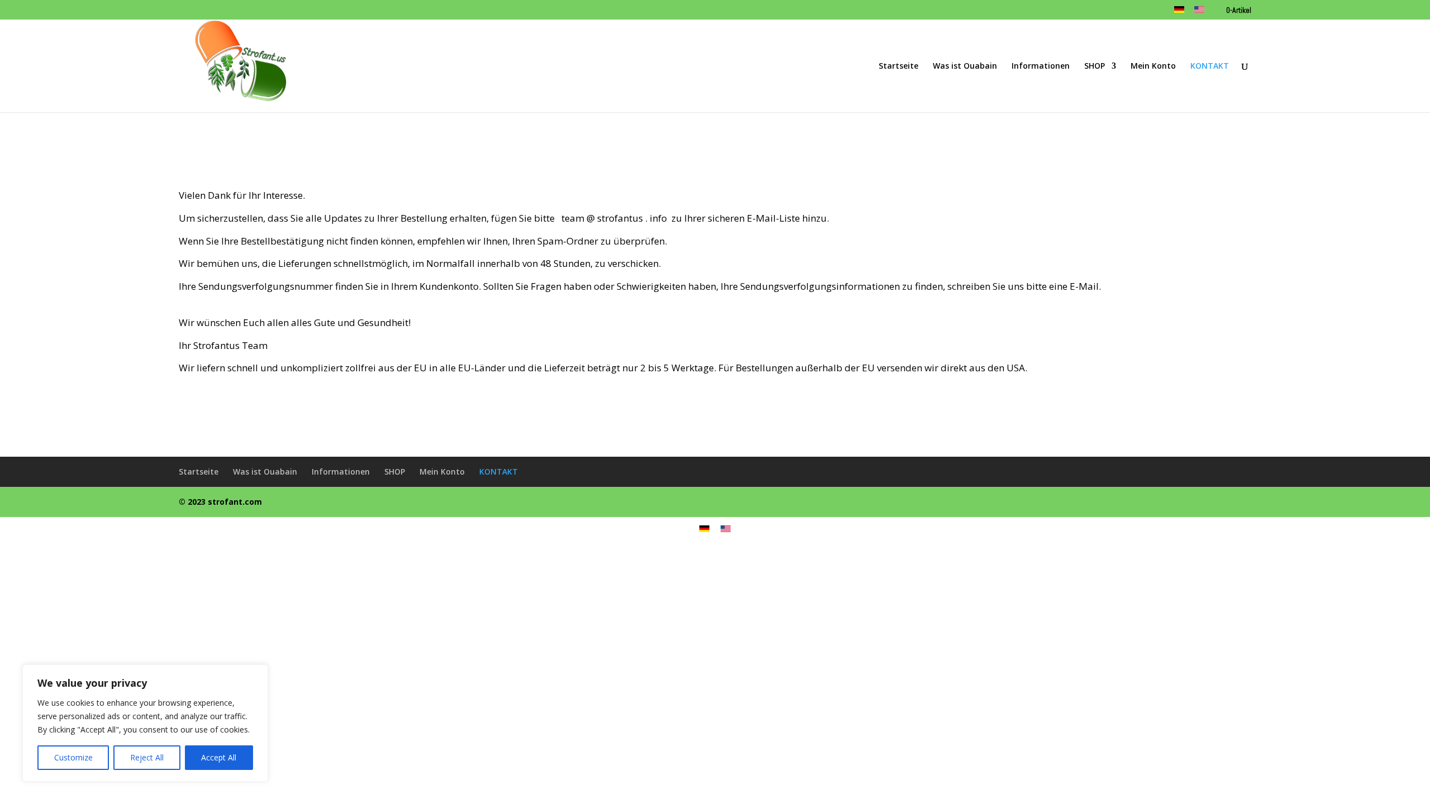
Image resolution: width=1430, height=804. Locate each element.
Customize (73, 757)
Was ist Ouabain (965, 66)
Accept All (218, 757)
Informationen (1041, 66)
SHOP (1094, 66)
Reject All (147, 757)
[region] (145, 723)
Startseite (898, 66)
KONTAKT (1209, 66)
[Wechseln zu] (1179, 13)
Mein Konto (1153, 66)
